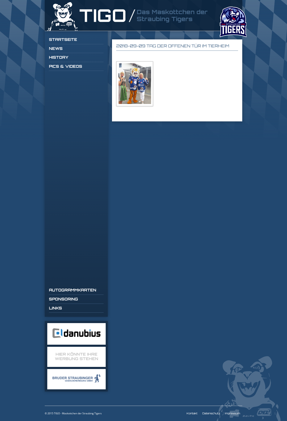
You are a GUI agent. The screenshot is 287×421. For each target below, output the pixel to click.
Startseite (63, 39)
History (58, 57)
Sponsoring (63, 299)
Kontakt (192, 413)
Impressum (232, 413)
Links (55, 308)
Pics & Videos (65, 66)
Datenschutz (211, 413)
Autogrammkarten (72, 290)
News (56, 48)
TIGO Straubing (128, 16)
